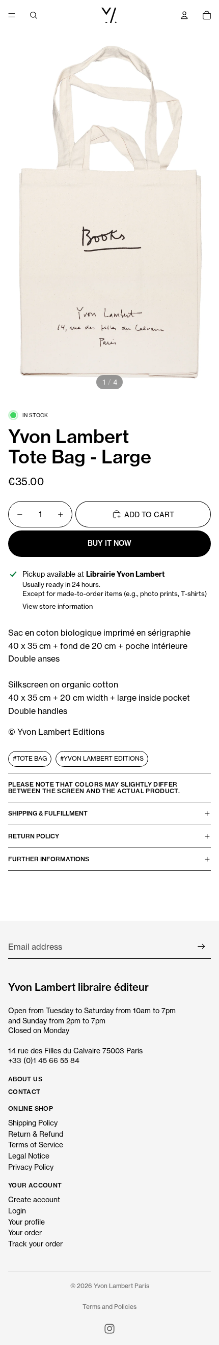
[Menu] (11, 15)
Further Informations (48, 859)
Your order (25, 1232)
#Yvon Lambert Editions (102, 758)
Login (17, 1210)
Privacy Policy (30, 1167)
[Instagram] (109, 1329)
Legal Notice (28, 1155)
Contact (24, 1092)
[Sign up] (201, 946)
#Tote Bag (30, 758)
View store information (57, 606)
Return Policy (33, 836)
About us (25, 1079)
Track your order (35, 1243)
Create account (34, 1199)
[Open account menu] (184, 15)
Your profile (26, 1221)
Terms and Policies (109, 1306)
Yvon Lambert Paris (121, 1286)
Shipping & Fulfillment (48, 813)
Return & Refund (35, 1134)
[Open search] (33, 15)
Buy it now (109, 543)
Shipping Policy (33, 1122)
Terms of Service (35, 1144)
